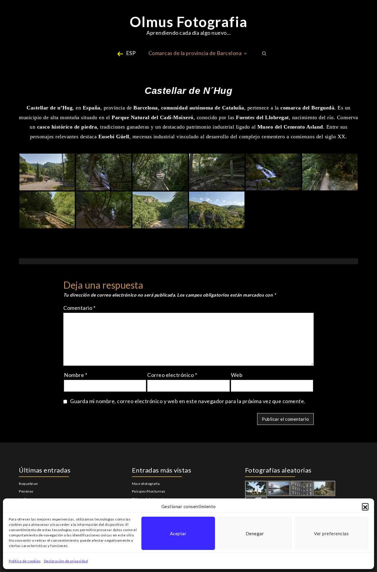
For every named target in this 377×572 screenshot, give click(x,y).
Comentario (79, 308)
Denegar (255, 533)
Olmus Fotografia (189, 21)
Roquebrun (28, 483)
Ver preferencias (331, 533)
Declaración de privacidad (66, 561)
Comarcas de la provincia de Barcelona (195, 53)
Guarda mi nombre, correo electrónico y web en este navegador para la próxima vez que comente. (187, 401)
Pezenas (26, 491)
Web (237, 375)
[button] (365, 506)
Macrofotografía (146, 483)
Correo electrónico (172, 375)
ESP (131, 53)
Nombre (75, 375)
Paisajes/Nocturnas (149, 491)
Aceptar (178, 533)
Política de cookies (25, 561)
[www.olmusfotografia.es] (47, 172)
